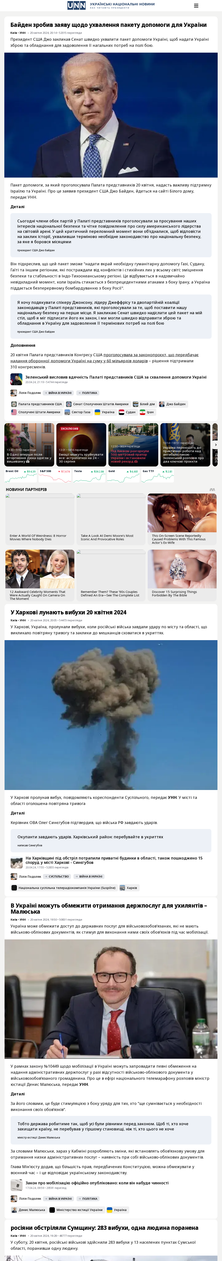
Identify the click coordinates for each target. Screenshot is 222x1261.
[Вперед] (216, 444)
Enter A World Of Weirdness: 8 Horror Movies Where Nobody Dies (38, 537)
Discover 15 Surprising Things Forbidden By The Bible (174, 593)
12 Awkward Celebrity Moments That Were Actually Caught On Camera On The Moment (37, 595)
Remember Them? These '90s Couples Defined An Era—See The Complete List (110, 593)
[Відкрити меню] (195, 5)
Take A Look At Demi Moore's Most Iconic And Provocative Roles (107, 537)
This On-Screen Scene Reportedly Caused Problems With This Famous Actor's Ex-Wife (179, 539)
